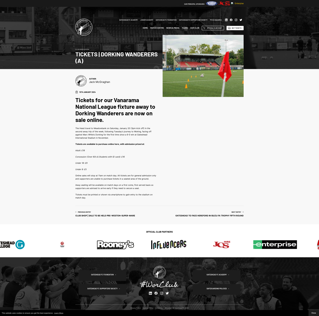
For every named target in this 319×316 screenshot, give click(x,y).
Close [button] (314, 313)
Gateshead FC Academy (128, 20)
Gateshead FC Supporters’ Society (193, 20)
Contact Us (159, 308)
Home (145, 28)
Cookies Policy (148, 308)
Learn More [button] (58, 313)
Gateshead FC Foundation (166, 20)
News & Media (172, 28)
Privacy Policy (136, 308)
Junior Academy (146, 20)
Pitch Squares (216, 20)
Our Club (194, 28)
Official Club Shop (214, 28)
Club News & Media (82, 49)
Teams (185, 28)
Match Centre (157, 28)
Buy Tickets (236, 28)
